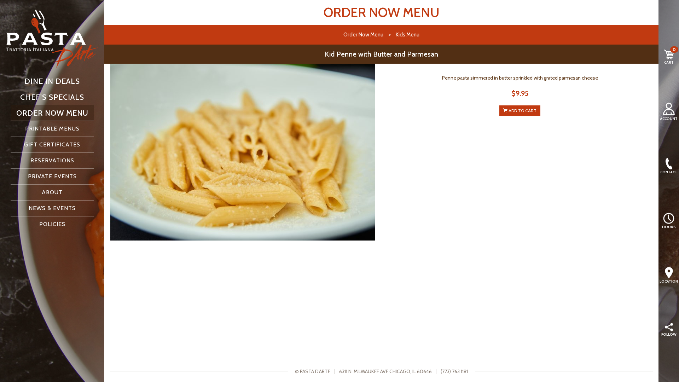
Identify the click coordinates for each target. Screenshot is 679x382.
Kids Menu (407, 34)
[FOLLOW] (668, 327)
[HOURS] (668, 218)
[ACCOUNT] (668, 109)
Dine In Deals (52, 81)
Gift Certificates (52, 144)
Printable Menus (52, 128)
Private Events (52, 176)
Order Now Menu (52, 112)
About (52, 192)
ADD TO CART (521, 110)
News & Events (52, 208)
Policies (52, 224)
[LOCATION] (668, 272)
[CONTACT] (668, 163)
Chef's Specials (52, 97)
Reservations (52, 160)
